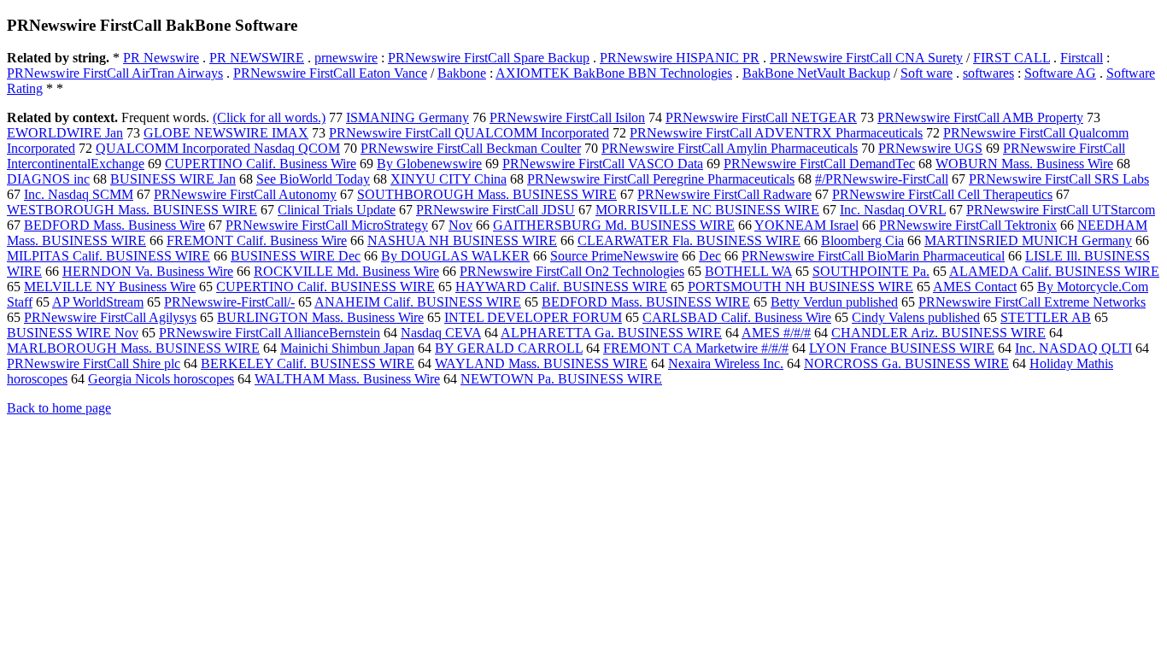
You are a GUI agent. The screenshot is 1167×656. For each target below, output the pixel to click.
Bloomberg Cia (862, 240)
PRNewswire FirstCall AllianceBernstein (269, 332)
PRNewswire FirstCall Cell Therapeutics (942, 194)
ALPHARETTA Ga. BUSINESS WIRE (611, 332)
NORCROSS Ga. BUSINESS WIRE (906, 363)
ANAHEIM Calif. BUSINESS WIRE (417, 302)
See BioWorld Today (313, 179)
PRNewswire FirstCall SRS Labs (1059, 179)
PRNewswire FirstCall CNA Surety (866, 57)
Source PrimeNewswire (614, 256)
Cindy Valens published (916, 317)
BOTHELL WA (748, 271)
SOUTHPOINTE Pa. (870, 271)
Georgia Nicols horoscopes (161, 379)
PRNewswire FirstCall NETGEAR (761, 117)
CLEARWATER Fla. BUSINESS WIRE (689, 240)
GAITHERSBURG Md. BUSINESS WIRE (614, 225)
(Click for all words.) (269, 117)
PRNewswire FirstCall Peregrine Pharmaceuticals (661, 179)
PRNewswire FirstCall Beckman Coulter (471, 148)
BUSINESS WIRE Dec (296, 256)
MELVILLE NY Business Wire (110, 286)
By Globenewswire (429, 163)
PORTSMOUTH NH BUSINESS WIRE (800, 286)
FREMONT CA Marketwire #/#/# (696, 348)
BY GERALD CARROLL (509, 348)
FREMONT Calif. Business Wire (257, 240)
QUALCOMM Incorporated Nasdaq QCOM (218, 148)
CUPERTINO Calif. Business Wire (260, 163)
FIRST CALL (1011, 57)
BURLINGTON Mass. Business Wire (320, 317)
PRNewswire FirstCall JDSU (495, 209)
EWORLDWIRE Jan (65, 133)
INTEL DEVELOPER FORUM (533, 317)
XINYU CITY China (448, 179)
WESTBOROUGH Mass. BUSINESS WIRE (132, 209)
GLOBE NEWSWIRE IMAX (226, 133)
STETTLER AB (1045, 317)
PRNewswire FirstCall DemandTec (819, 163)
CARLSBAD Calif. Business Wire (736, 317)
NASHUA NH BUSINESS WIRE (462, 240)
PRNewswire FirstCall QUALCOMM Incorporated (469, 133)
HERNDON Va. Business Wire (147, 271)
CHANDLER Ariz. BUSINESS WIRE (938, 332)
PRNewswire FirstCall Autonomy (245, 194)
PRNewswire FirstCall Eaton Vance (330, 73)
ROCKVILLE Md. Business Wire (346, 271)
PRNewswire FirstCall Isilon (567, 117)
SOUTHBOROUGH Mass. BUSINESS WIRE (487, 194)
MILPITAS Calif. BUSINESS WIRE (108, 256)
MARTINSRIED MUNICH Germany (1028, 240)
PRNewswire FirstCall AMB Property (980, 117)
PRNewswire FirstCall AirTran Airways (115, 73)
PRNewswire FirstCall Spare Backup (488, 57)
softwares (988, 73)
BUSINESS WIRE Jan (173, 179)
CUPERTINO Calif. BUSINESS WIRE (325, 286)
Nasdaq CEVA (441, 332)
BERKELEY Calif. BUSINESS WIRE (307, 363)
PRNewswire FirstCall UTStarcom (1060, 209)
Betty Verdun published (834, 302)
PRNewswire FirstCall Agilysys (110, 317)
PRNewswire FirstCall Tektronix (968, 225)
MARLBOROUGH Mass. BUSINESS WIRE (133, 348)
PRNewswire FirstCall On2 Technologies (572, 271)
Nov (460, 225)
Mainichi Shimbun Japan (347, 348)
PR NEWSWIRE (256, 57)
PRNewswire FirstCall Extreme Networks (1032, 302)
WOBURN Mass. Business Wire (1024, 163)
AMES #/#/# (776, 332)
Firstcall (1081, 57)
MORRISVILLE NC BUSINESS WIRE (707, 209)
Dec (710, 256)
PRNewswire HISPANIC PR (679, 57)
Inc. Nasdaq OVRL (893, 209)
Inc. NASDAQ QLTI (1073, 348)
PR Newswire (161, 57)
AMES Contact (975, 286)
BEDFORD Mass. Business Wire (114, 225)
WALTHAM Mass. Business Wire (347, 379)
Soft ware (926, 73)
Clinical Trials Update (337, 209)
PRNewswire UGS (930, 148)
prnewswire (346, 57)
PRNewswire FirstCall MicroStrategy (327, 225)
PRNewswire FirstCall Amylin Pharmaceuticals (729, 148)
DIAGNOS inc (48, 179)
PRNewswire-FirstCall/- (229, 302)
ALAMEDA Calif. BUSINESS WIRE (1054, 271)
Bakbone (461, 73)
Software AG (1060, 73)
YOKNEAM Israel (806, 225)
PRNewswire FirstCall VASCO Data (602, 163)
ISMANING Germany (407, 117)
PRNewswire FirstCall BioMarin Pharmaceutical (873, 256)
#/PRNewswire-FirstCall (881, 179)
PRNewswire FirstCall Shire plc (93, 363)
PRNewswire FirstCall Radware (724, 194)
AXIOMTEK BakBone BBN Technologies (614, 73)
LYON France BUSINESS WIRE (901, 348)
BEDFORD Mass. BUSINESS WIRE (646, 302)
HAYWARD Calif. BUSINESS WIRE (561, 286)
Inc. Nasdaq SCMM (78, 194)
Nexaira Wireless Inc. (725, 363)
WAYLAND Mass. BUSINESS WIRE (541, 363)
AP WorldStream (98, 302)
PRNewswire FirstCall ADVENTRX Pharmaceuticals (776, 133)
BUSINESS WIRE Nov (72, 332)
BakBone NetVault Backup (816, 73)
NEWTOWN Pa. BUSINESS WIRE (561, 379)
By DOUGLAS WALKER (455, 256)
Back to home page (59, 408)
